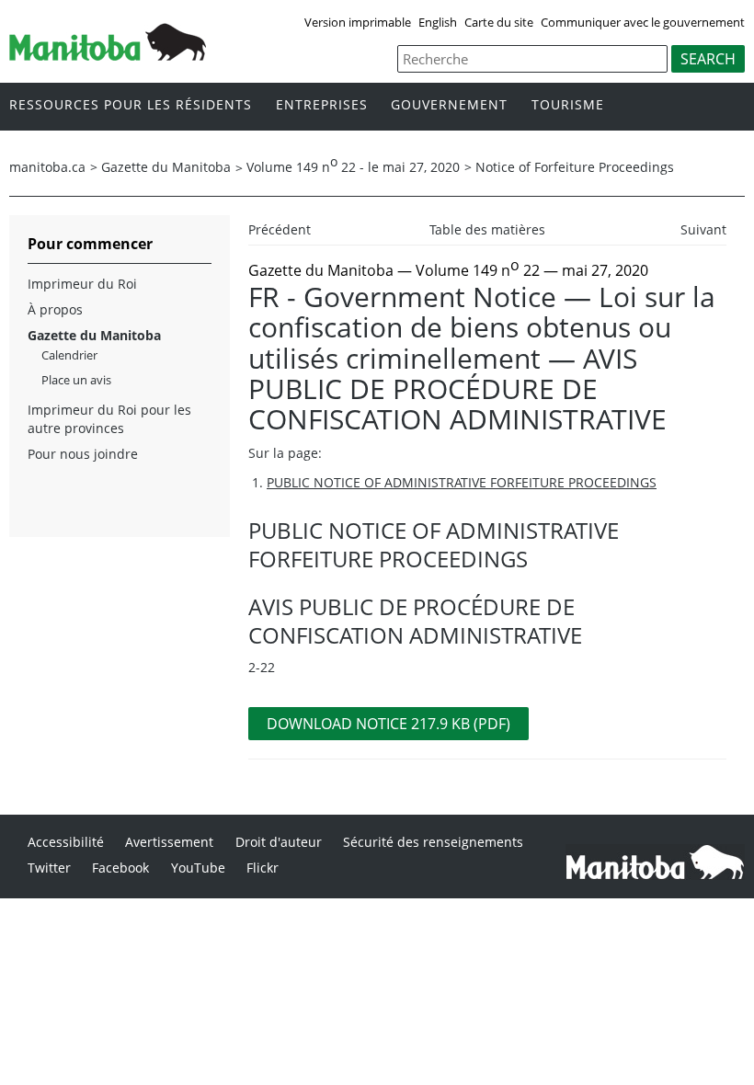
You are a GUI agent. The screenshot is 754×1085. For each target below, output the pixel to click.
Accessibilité (66, 842)
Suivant (703, 229)
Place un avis (76, 379)
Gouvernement (449, 105)
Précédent (279, 229)
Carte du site (498, 22)
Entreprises (322, 105)
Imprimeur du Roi (82, 283)
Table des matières (487, 229)
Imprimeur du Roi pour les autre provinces (109, 419)
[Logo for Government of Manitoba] (107, 55)
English (437, 22)
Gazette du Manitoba (166, 167)
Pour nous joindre (83, 454)
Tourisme (567, 105)
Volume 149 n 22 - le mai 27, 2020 (353, 167)
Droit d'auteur (278, 842)
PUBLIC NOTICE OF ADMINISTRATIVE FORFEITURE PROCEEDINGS (462, 482)
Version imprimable (357, 22)
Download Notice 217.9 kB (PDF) (388, 724)
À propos (55, 309)
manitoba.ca (47, 167)
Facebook (120, 867)
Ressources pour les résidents (130, 105)
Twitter (49, 867)
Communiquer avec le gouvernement (643, 22)
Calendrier (69, 355)
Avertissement (169, 842)
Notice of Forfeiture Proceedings (574, 167)
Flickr (262, 867)
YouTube (198, 867)
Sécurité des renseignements (433, 842)
